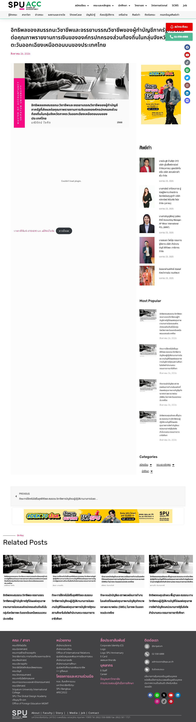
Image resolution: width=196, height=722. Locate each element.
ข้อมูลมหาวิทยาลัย (110, 679)
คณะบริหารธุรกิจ (19, 664)
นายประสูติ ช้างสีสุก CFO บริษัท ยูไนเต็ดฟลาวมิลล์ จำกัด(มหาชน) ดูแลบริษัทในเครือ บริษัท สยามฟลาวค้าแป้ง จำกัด (170, 168)
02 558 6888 (158, 654)
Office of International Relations (73, 653)
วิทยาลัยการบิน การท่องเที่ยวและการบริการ (31, 656)
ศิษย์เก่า (136, 15)
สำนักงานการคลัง (64, 660)
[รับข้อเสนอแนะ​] (147, 669)
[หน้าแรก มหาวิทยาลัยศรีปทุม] (19, 714)
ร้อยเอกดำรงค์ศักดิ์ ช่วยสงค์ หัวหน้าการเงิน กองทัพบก (170, 271)
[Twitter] (187, 78)
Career (103, 674)
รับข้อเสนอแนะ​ (158, 669)
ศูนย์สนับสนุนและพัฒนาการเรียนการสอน (74, 656)
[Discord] (187, 101)
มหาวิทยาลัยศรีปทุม (65, 685)
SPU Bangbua (63, 689)
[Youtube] (187, 55)
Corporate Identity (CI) (111, 645)
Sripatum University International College (29, 691)
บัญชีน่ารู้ (90, 15)
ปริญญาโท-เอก (19, 700)
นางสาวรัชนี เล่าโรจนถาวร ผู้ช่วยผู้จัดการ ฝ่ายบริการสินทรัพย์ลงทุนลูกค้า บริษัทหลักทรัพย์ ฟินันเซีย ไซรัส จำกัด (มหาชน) (170, 196)
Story (59, 713)
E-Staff (103, 670)
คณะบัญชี (16, 671)
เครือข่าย (123, 15)
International (159, 5)
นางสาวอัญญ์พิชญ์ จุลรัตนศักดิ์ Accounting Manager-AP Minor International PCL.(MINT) (170, 221)
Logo (103, 649)
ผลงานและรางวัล (56, 15)
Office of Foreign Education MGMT (30, 703)
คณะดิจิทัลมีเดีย (19, 645)
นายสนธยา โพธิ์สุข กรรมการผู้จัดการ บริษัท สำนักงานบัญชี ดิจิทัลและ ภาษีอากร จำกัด (170, 245)
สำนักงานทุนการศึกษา (66, 664)
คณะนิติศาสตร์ (18, 686)
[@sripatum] (147, 646)
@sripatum (157, 646)
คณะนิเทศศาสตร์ (19, 649)
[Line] (187, 70)
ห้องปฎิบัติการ (107, 15)
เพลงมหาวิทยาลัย (108, 660)
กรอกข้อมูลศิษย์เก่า (169, 15)
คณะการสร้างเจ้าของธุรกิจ (24, 653)
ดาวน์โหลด (64, 230)
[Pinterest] (171, 701)
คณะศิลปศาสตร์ (19, 660)
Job (185, 5)
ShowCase (76, 15)
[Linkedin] (187, 93)
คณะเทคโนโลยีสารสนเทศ (23, 678)
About (36, 713)
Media (74, 713)
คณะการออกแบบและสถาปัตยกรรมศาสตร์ (31, 682)
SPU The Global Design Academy (29, 696)
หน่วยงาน (63, 640)
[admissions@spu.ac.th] (147, 662)
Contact (94, 713)
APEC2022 (61, 692)
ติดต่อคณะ (150, 15)
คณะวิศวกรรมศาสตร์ (21, 675)
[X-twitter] (164, 695)
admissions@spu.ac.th (162, 661)
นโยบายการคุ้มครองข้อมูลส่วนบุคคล (160, 676)
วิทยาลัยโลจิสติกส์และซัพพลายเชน (27, 667)
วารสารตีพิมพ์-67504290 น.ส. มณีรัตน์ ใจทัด (34, 230)
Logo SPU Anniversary (111, 653)
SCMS (175, 5)
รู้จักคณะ (12, 15)
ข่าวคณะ (39, 15)
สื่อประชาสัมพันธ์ (112, 640)
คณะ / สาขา (21, 640)
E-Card (103, 656)
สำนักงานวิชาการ (63, 645)
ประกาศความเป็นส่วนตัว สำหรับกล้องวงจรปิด (160, 685)
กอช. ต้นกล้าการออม (65, 681)
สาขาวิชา (26, 15)
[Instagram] (187, 85)
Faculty (48, 713)
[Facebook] (187, 47)
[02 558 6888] (147, 654)
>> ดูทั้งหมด (62, 671)
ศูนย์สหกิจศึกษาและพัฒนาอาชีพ (70, 667)
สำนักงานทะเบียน (64, 649)
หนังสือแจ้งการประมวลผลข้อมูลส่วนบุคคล (163, 680)
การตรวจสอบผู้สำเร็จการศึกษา (117, 683)
